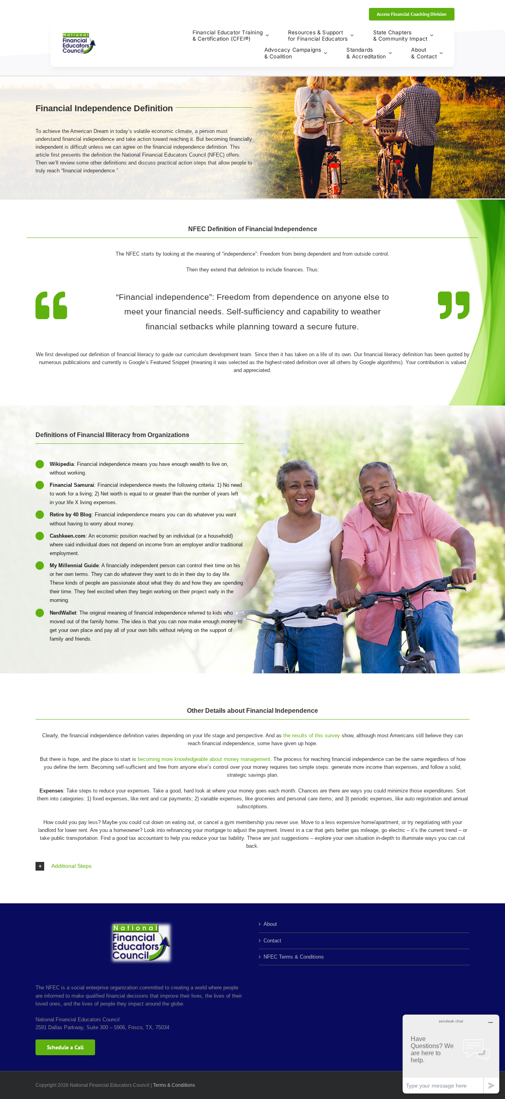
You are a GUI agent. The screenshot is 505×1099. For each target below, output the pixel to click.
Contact (272, 941)
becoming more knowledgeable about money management (203, 759)
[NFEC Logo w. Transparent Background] (79, 35)
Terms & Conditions (174, 1085)
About (270, 924)
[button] (252, 866)
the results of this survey (311, 735)
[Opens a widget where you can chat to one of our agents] (451, 1053)
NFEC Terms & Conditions (294, 957)
